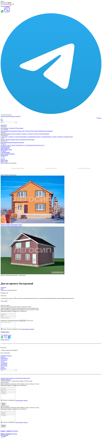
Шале (32, 139)
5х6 (8, 145)
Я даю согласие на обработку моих (18, 329)
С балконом (4, 136)
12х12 (42, 145)
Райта (17, 139)
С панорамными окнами (33, 136)
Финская (21, 142)
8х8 (29, 145)
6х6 (13, 145)
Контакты (3, 368)
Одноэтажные (4, 128)
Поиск (99, 118)
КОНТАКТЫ (4, 155)
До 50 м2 (13, 134)
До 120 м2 (29, 134)
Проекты (3, 357)
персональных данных (28, 329)
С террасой (59, 136)
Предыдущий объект (18, 168)
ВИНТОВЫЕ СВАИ (6, 149)
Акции (7, 6)
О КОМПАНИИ (5, 152)
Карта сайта (27, 378)
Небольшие (7, 134)
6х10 (22, 145)
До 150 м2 (35, 134)
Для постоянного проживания (9, 131)
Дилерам (3, 6)
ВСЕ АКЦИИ (4, 435)
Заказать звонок (5, 116)
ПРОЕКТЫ (4, 125)
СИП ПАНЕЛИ (5, 148)
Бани (32, 131)
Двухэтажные (19, 128)
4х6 (4, 145)
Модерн (8, 139)
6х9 (19, 145)
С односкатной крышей (19, 136)
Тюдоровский (22, 139)
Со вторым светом (68, 136)
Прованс (13, 139)
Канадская (3, 142)
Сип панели (4, 360)
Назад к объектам (51, 168)
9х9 (36, 145)
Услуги (2, 361)
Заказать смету (5, 332)
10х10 (39, 145)
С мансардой (12, 128)
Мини (2, 134)
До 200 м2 (41, 134)
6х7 (15, 145)
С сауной (53, 136)
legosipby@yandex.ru (15, 116)
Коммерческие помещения (45, 131)
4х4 (2, 145)
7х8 (27, 145)
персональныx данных (21, 422)
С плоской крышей (45, 136)
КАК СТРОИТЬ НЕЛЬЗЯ (8, 154)
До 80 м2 (18, 134)
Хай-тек (29, 139)
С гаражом (10, 136)
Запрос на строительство (16, 378)
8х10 (34, 145)
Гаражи (36, 131)
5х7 (10, 145)
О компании (4, 363)
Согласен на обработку (15, 400)
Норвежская (15, 142)
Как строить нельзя (4, 366)
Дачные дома (20, 131)
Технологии (4, 364)
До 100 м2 (24, 134)
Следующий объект (84, 168)
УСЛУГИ (3, 151)
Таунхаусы (28, 131)
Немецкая (9, 142)
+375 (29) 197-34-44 (6, 335)
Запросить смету (3, 288)
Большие (46, 134)
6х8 (17, 145)
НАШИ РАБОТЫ (5, 146)
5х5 (6, 145)
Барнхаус (3, 139)
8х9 (31, 145)
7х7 (25, 145)
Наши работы (4, 358)
